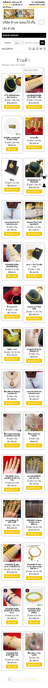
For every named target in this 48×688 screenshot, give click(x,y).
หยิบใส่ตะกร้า (13, 107)
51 (25, 679)
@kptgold (7, 4)
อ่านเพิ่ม (13, 149)
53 (33, 679)
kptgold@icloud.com (36, 7)
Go (42, 42)
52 (29, 679)
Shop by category (10, 35)
